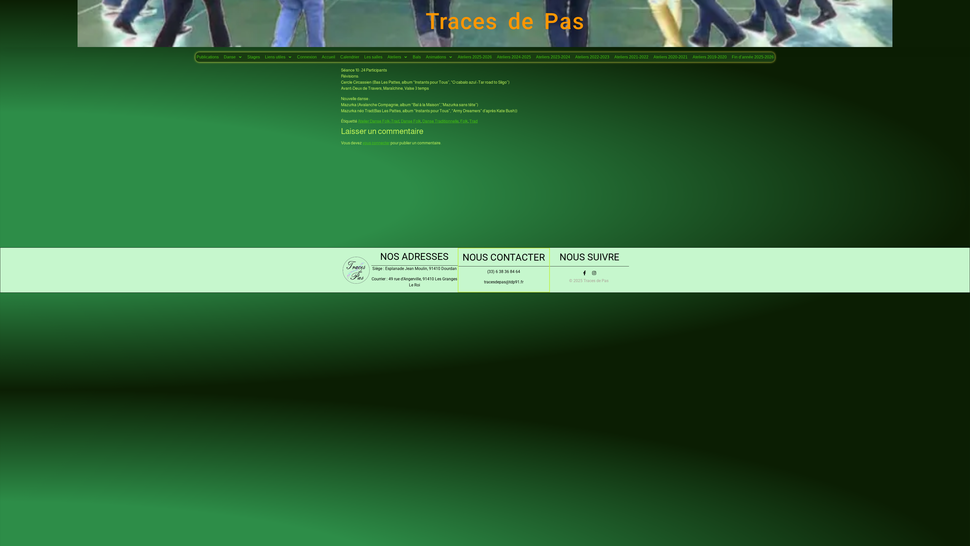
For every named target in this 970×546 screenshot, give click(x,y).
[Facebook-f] (584, 273)
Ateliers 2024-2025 (514, 57)
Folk (464, 121)
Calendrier (349, 57)
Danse (230, 57)
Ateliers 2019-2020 (710, 57)
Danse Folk (411, 121)
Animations (436, 57)
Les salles (373, 57)
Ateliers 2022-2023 (592, 57)
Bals (417, 57)
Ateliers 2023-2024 (553, 57)
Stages (253, 57)
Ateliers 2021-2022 (631, 57)
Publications (208, 57)
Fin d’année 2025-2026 (753, 57)
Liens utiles (275, 57)
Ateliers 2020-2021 (670, 57)
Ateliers (394, 57)
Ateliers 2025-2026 (475, 57)
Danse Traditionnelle (440, 121)
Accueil (328, 57)
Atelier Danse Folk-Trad (378, 121)
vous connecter (376, 143)
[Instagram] (594, 273)
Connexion (307, 57)
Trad (473, 121)
